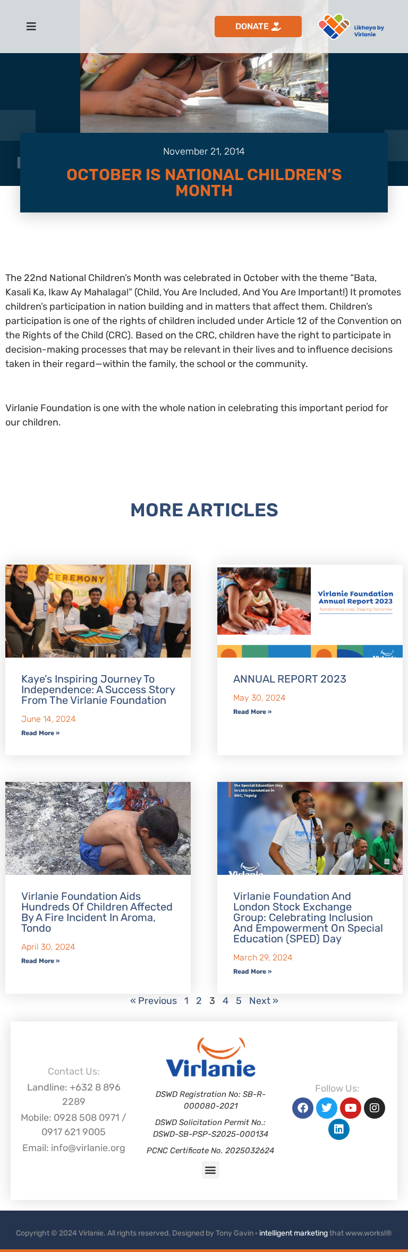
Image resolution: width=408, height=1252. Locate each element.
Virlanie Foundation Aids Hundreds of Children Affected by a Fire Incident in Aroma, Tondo (97, 912)
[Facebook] (302, 1108)
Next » (263, 1001)
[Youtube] (350, 1108)
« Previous (153, 1001)
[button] (210, 1170)
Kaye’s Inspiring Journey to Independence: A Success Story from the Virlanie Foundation (98, 689)
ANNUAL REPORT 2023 (289, 678)
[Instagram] (374, 1108)
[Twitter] (326, 1108)
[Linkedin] (339, 1129)
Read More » (40, 733)
